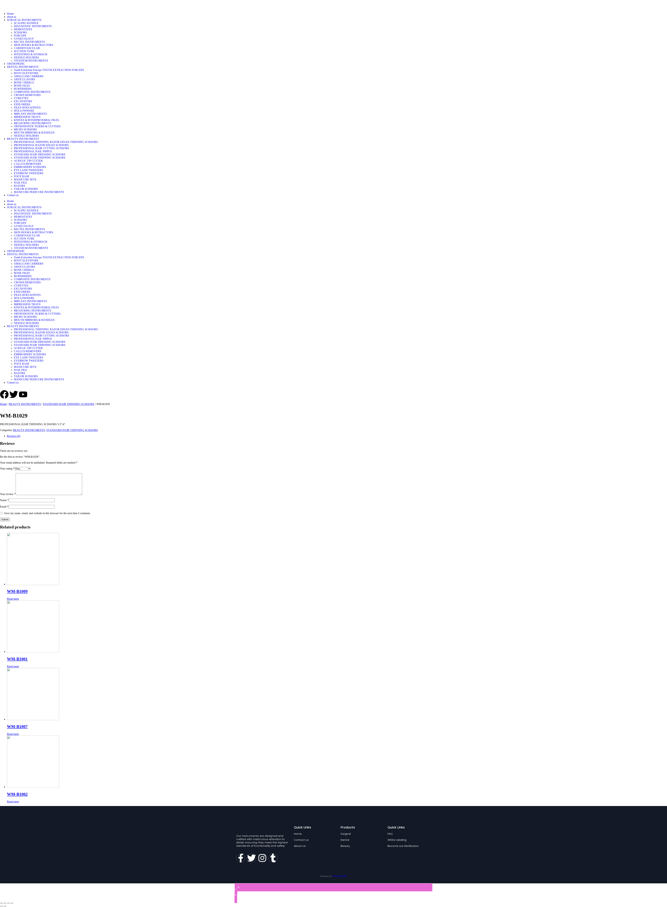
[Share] (4, 903)
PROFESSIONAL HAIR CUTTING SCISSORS (41, 148)
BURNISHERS (23, 88)
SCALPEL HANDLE (26, 23)
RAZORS (19, 185)
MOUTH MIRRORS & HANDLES (34, 132)
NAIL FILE (20, 182)
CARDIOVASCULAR (27, 48)
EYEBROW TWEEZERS (28, 173)
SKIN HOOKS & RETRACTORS (33, 44)
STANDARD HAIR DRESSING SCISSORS (39, 154)
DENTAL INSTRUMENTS (23, 66)
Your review (8, 494)
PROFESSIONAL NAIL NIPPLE (33, 151)
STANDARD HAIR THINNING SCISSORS (39, 157)
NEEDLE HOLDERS (26, 57)
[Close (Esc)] (1, 903)
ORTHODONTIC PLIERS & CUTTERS (37, 126)
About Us (300, 846)
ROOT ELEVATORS (26, 73)
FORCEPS (20, 35)
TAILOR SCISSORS (26, 188)
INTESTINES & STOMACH (30, 54)
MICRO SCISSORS (25, 129)
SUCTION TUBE (24, 51)
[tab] (337, 436)
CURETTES (21, 98)
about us (11, 16)
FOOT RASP (21, 176)
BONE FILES (22, 85)
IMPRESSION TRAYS (27, 116)
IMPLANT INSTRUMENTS (30, 113)
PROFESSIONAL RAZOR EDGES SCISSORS (41, 145)
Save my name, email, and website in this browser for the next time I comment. (47, 513)
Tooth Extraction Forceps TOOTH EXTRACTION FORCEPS (49, 69)
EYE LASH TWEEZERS (28, 170)
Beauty (345, 846)
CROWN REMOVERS (27, 95)
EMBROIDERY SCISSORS (30, 166)
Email (4, 506)
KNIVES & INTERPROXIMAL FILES (36, 120)
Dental (345, 840)
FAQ (390, 834)
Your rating (7, 468)
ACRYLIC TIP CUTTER (28, 160)
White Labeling (397, 840)
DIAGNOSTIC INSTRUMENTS (33, 26)
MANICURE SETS (25, 179)
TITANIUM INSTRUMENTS (31, 60)
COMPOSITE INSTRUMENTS (32, 91)
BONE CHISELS (24, 82)
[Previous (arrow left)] (1, 906)
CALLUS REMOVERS (27, 163)
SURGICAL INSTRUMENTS (24, 19)
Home (10, 13)
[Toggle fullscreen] (8, 903)
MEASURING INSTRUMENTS (32, 123)
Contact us (13, 195)
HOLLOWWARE (24, 110)
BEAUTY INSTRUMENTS (23, 138)
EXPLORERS (22, 104)
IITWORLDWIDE (339, 876)
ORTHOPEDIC (16, 63)
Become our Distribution (403, 846)
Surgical (346, 834)
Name (4, 500)
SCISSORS (20, 32)
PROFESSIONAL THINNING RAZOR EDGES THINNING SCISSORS (56, 141)
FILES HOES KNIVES (27, 107)
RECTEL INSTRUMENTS (29, 41)
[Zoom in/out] (11, 903)
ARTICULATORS (24, 79)
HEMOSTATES (23, 29)
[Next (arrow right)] (4, 906)
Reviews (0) (13, 436)
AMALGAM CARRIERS (28, 76)
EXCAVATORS (23, 101)
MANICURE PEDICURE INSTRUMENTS (39, 192)
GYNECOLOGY (24, 38)
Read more (13, 598)
